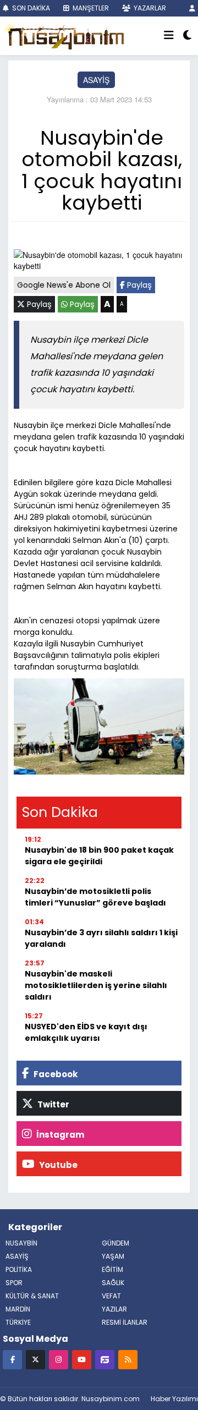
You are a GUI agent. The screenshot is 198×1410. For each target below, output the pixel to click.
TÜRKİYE (18, 1322)
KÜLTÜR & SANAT (32, 1296)
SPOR (14, 1282)
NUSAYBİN (21, 1243)
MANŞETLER (90, 8)
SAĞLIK (113, 1282)
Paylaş (138, 284)
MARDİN (18, 1309)
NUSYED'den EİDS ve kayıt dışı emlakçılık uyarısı (86, 1032)
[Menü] (169, 35)
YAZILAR (114, 1309)
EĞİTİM (112, 1269)
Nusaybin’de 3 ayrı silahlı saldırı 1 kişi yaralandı (101, 938)
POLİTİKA (19, 1269)
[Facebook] (12, 1359)
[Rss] (128, 1359)
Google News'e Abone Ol (64, 284)
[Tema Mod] (187, 36)
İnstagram (59, 1134)
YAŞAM (113, 1256)
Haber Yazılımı (174, 1398)
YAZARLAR (149, 8)
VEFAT (111, 1296)
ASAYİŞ (96, 79)
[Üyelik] (192, 8)
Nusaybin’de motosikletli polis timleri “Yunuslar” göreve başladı (95, 897)
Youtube (57, 1165)
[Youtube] (81, 1359)
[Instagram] (58, 1359)
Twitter (52, 1104)
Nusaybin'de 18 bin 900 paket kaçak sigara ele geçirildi (99, 855)
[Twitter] (35, 1359)
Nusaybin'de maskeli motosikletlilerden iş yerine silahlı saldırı (96, 985)
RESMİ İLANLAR (124, 1322)
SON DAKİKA (30, 8)
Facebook (55, 1074)
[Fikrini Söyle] (104, 1359)
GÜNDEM (115, 1243)
